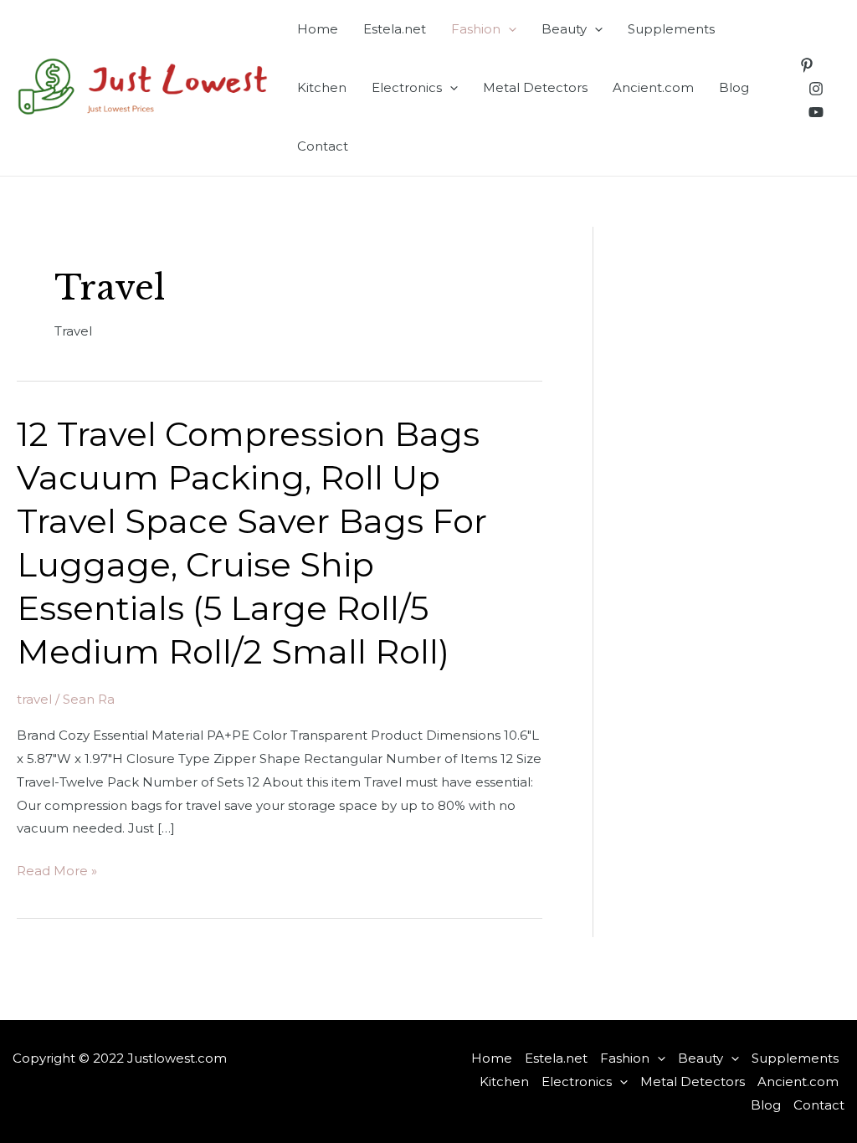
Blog (734, 87)
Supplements (671, 29)
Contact (322, 146)
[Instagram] (816, 88)
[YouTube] (816, 112)
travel (34, 699)
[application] (508, 29)
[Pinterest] (806, 65)
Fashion (475, 29)
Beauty (564, 29)
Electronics (407, 87)
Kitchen (321, 87)
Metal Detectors (535, 87)
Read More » (57, 872)
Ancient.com (653, 87)
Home (317, 29)
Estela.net (394, 29)
